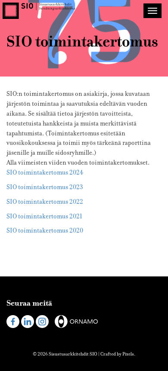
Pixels (128, 354)
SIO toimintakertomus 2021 (44, 216)
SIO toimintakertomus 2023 (44, 187)
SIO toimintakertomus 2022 (44, 202)
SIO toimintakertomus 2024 (44, 173)
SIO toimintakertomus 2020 (44, 231)
